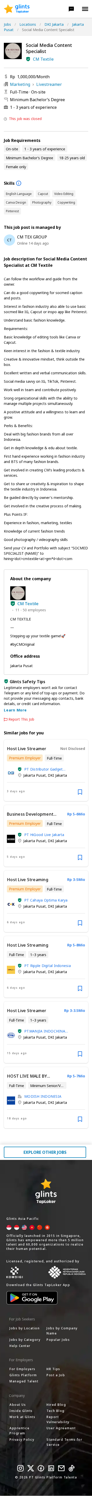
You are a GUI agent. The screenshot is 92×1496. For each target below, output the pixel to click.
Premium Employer (25, 758)
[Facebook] (41, 1468)
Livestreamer (49, 84)
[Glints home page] (17, 9)
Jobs (7, 24)
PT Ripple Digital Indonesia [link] (47, 965)
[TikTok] (71, 1468)
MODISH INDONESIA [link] (42, 1096)
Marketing (20, 84)
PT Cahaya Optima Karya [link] (46, 900)
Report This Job (21, 719)
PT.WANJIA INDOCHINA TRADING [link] (44, 1031)
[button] (71, 9)
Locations (27, 24)
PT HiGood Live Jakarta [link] (44, 834)
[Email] (61, 1468)
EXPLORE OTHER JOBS (45, 1152)
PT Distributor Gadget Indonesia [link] (43, 769)
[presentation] (17, 9)
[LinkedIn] (51, 1468)
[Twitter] (30, 1468)
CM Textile (43, 59)
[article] (46, 770)
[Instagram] (20, 1468)
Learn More (15, 710)
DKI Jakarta (54, 24)
